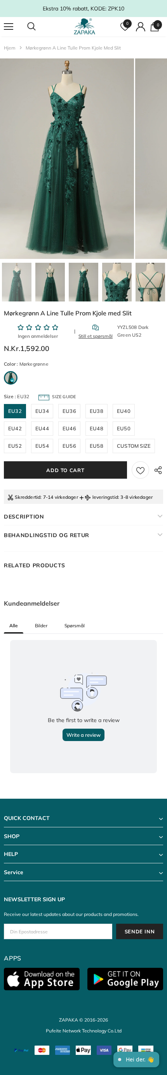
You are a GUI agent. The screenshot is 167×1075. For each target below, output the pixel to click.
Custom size (134, 446)
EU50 (123, 428)
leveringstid (105, 497)
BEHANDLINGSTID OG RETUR (46, 535)
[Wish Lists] (140, 470)
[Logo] (84, 26)
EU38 (96, 411)
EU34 (42, 411)
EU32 (15, 411)
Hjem (10, 48)
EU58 (96, 446)
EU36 (69, 411)
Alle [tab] (13, 625)
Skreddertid (27, 497)
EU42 (15, 428)
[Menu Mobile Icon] (8, 26)
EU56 (69, 446)
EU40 (123, 411)
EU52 (15, 446)
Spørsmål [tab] (74, 625)
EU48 (96, 428)
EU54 (42, 446)
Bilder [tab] (41, 625)
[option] (67, 158)
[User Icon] (140, 26)
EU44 (42, 428)
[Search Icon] (38, 26)
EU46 (69, 428)
